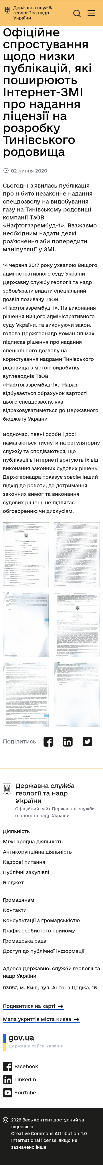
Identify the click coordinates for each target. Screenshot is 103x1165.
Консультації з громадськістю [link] (41, 920)
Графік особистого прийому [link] (39, 930)
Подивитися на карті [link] (29, 1006)
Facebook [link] (23, 1066)
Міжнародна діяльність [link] (33, 841)
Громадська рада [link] (24, 941)
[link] (29, 13)
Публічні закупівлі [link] (26, 872)
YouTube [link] (25, 1092)
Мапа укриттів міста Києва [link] (37, 1019)
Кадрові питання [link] (24, 862)
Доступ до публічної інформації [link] (43, 951)
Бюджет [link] (13, 882)
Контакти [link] (15, 910)
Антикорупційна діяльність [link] (37, 851)
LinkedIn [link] (23, 1079)
